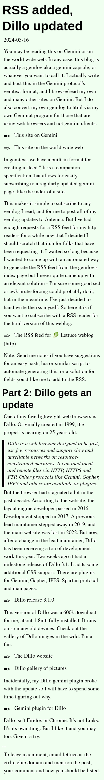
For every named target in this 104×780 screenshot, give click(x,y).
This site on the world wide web (48, 147)
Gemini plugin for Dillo (40, 707)
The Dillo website (33, 655)
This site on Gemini (35, 134)
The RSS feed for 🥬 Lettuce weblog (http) (49, 339)
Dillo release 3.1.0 (34, 599)
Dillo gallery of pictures (40, 667)
